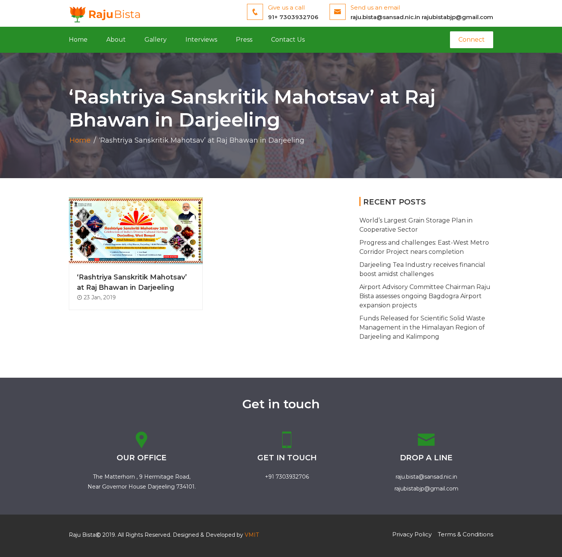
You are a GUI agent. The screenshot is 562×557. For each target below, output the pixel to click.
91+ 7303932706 (293, 17)
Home (78, 39)
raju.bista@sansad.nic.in (385, 17)
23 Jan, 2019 (99, 297)
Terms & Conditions (465, 534)
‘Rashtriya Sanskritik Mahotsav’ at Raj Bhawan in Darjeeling (132, 282)
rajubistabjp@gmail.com (457, 17)
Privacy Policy (412, 534)
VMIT (252, 534)
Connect (471, 39)
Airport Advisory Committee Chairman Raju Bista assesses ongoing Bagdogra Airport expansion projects (425, 296)
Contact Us (288, 39)
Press (244, 39)
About (116, 39)
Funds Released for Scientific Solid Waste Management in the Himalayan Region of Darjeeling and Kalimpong (422, 327)
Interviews (201, 39)
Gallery (156, 39)
